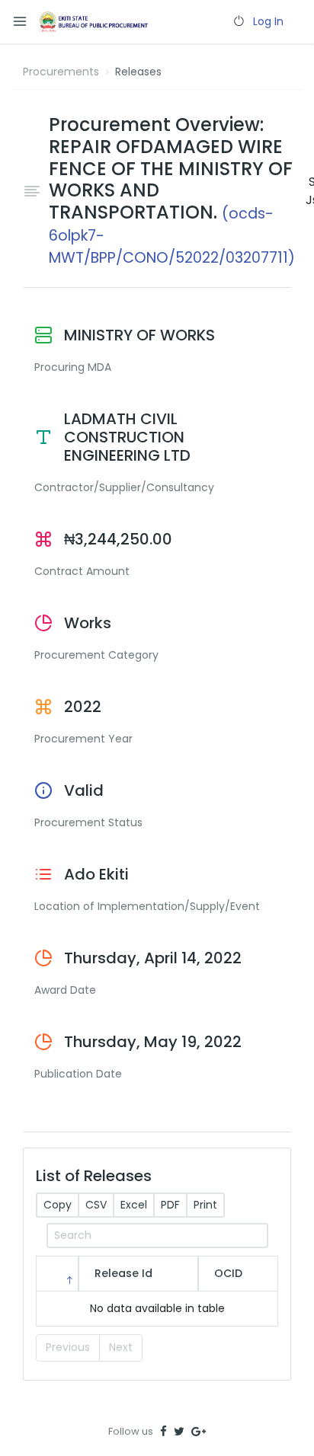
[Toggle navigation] (19, 21)
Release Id (123, 1273)
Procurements (61, 71)
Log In (268, 21)
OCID (228, 1273)
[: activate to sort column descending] (57, 1274)
